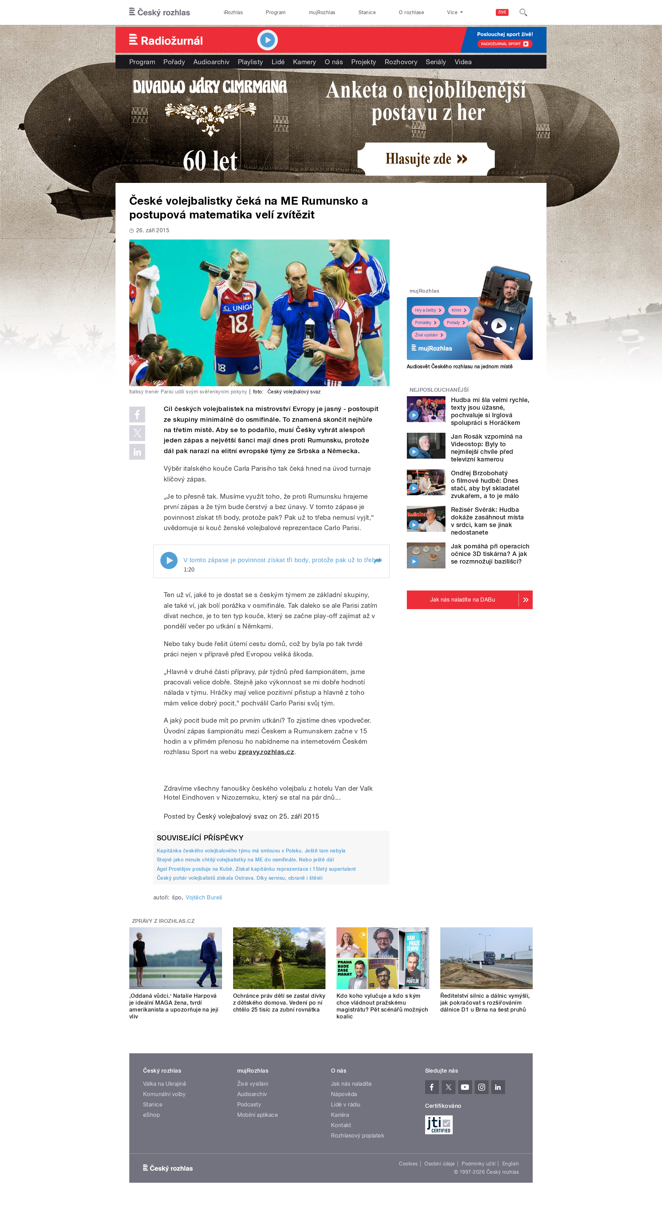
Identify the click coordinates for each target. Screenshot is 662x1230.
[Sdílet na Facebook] (137, 414)
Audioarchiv (211, 62)
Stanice (367, 12)
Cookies (408, 1163)
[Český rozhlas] (159, 12)
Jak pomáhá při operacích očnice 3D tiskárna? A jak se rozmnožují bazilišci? (490, 554)
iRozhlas (233, 12)
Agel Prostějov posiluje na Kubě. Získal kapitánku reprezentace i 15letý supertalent (256, 869)
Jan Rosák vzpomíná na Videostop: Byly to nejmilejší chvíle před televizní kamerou (486, 448)
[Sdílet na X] (137, 433)
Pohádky (423, 322)
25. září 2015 (299, 816)
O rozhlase (411, 12)
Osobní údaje (439, 1163)
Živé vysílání (426, 335)
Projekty (364, 62)
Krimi (456, 310)
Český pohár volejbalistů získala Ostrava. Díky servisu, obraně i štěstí (239, 878)
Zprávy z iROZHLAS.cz (163, 921)
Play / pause (169, 560)
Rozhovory (401, 62)
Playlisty (250, 62)
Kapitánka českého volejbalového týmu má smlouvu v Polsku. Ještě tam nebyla (251, 850)
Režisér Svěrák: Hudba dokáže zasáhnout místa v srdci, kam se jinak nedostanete (487, 521)
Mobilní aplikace (257, 1115)
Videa (463, 62)
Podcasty (249, 1104)
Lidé (278, 62)
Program (275, 12)
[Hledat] (523, 12)
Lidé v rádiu (346, 1104)
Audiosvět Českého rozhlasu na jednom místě (460, 366)
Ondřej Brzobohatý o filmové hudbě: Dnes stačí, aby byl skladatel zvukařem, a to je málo (485, 484)
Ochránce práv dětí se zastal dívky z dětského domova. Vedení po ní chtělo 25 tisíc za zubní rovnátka (279, 1003)
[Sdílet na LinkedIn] (137, 452)
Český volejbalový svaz (232, 816)
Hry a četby (425, 310)
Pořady (174, 62)
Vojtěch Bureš (204, 897)
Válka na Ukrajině (164, 1084)
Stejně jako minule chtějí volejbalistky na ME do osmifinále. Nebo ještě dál (245, 859)
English (510, 1163)
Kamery (305, 62)
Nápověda (344, 1094)
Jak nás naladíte (351, 1084)
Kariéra (340, 1115)
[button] (377, 561)
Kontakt (341, 1125)
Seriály (436, 62)
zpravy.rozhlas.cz (266, 752)
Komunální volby (164, 1094)
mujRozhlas (322, 12)
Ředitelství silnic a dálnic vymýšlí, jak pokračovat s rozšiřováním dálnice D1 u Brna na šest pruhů (485, 1003)
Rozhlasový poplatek (357, 1135)
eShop (151, 1115)
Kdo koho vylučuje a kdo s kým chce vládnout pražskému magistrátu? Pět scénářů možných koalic (382, 1006)
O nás (334, 62)
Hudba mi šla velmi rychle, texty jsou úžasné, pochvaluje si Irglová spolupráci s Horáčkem (490, 411)
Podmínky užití (478, 1163)
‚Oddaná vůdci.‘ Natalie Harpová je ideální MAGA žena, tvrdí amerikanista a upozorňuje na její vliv (174, 1006)
